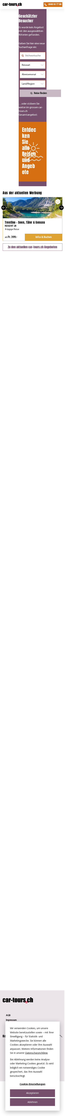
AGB (8, 1015)
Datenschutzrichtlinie (36, 1052)
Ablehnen (33, 1102)
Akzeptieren (32, 1093)
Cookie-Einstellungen (32, 1084)
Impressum (11, 1020)
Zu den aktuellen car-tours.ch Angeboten (32, 247)
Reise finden (40, 93)
